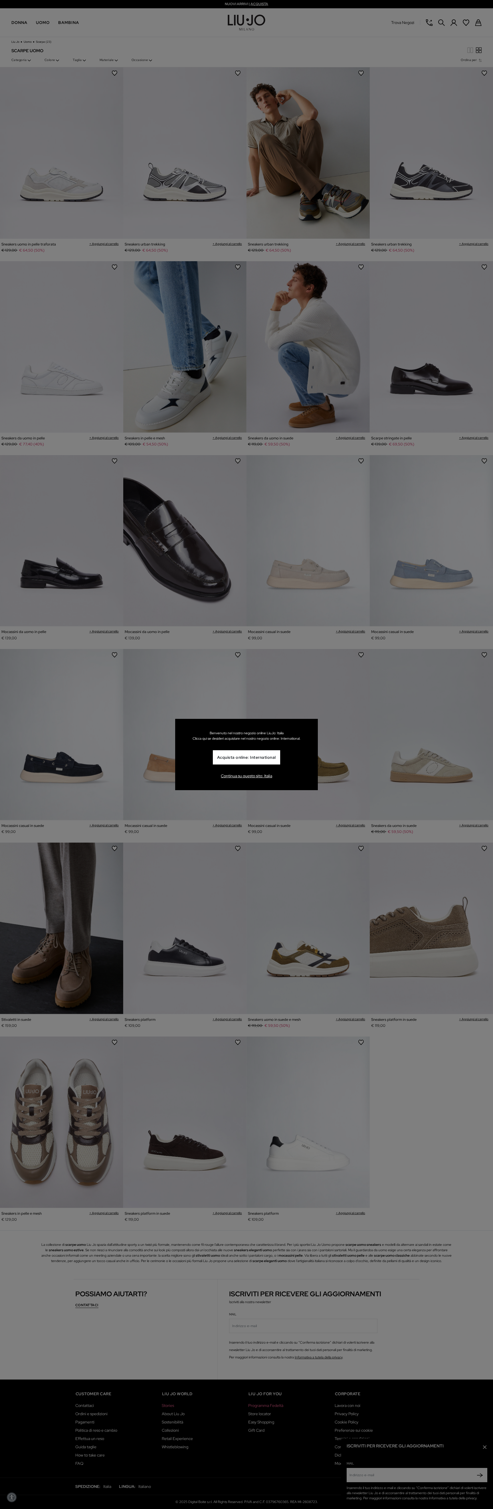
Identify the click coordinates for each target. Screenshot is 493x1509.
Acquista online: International (246, 757)
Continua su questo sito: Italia (246, 775)
